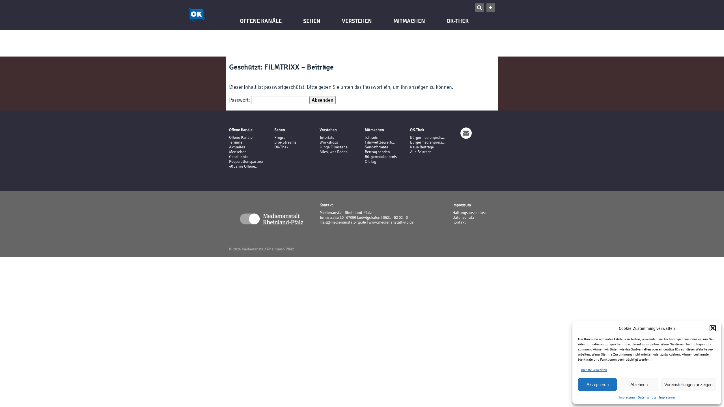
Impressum (627, 397)
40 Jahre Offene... (243, 166)
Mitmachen (409, 21)
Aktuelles (237, 147)
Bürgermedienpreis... (427, 137)
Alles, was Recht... (335, 152)
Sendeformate (376, 147)
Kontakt (459, 222)
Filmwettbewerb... (380, 142)
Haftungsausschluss (469, 212)
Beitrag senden (377, 152)
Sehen (311, 21)
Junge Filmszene (334, 147)
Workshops (329, 142)
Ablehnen (639, 384)
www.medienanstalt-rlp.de (391, 222)
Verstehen (357, 21)
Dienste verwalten (594, 370)
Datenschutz (647, 397)
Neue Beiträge (422, 147)
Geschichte (238, 156)
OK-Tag (370, 161)
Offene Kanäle (261, 21)
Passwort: (240, 100)
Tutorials (327, 137)
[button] (713, 328)
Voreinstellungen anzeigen (688, 384)
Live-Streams (285, 142)
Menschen (238, 152)
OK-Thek (458, 21)
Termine (235, 142)
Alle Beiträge (421, 152)
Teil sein (371, 137)
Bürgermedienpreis (381, 156)
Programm (283, 137)
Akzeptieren (598, 384)
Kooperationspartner (246, 161)
